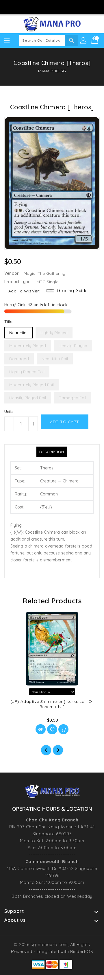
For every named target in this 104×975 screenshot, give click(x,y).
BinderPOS (81, 951)
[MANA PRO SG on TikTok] (68, 6)
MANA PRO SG (52, 70)
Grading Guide (72, 290)
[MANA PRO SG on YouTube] (57, 6)
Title (8, 321)
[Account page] (84, 40)
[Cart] (95, 40)
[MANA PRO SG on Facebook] (35, 6)
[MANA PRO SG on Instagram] (46, 6)
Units (9, 412)
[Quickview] (41, 729)
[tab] (51, 452)
